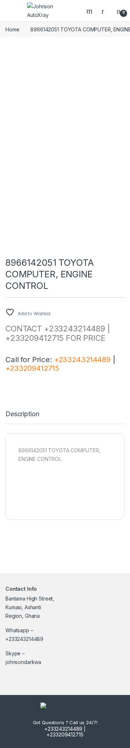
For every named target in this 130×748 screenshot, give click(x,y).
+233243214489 (82, 359)
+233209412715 (32, 368)
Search (90, 11)
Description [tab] (22, 414)
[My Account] (105, 10)
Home (12, 29)
